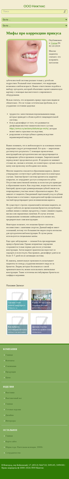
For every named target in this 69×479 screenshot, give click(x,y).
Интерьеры (11, 420)
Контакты (10, 360)
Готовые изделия (13, 409)
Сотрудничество (13, 452)
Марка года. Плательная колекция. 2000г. (24, 447)
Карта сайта (11, 441)
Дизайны (10, 415)
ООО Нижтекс (37, 467)
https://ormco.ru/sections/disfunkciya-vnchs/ (29, 128)
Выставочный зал (14, 398)
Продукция (11, 371)
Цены (8, 377)
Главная (9, 354)
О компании (11, 366)
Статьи (54, 43)
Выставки (10, 392)
